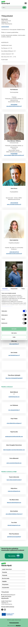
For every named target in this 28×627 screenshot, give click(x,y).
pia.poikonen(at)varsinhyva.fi (14, 106)
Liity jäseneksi (5, 587)
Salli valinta (14, 333)
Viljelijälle (4, 581)
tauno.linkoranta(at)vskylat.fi (14, 479)
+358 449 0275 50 (14, 252)
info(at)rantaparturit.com (14, 525)
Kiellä (14, 337)
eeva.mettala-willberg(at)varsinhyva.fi (14, 155)
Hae (24, 7)
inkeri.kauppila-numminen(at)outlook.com (14, 449)
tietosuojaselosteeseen (7, 306)
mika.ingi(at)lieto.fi (14, 344)
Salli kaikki (14, 328)
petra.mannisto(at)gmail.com (14, 463)
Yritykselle (4, 575)
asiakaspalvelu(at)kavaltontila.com (14, 436)
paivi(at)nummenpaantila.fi (14, 536)
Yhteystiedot (5, 584)
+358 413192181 (14, 202)
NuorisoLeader (5, 578)
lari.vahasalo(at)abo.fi (14, 410)
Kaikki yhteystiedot (6, 596)
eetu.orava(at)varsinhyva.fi (14, 204)
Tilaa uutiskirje (11, 556)
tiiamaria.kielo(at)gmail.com (14, 502)
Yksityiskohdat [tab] (14, 288)
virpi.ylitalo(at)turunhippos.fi (14, 423)
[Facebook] (2, 610)
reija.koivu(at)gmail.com (14, 491)
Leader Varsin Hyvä (7, 569)
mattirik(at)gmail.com (14, 396)
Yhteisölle (4, 572)
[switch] (25, 315)
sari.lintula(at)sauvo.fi (14, 355)
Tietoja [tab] (23, 288)
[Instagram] (5, 610)
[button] (25, 3)
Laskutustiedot (5, 26)
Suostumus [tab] (5, 288)
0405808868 (14, 153)
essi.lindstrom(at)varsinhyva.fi (14, 253)
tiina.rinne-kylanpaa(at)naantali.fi (14, 378)
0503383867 (14, 104)
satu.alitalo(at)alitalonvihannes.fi (14, 514)
